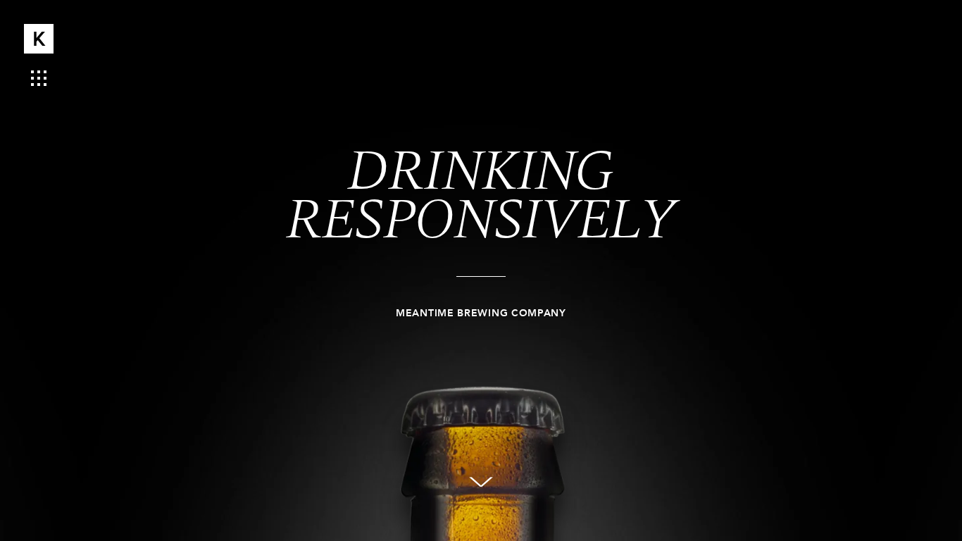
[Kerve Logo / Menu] (38, 38)
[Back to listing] (38, 76)
